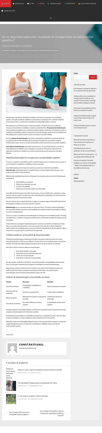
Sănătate (10, 334)
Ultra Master (78, 148)
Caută (76, 73)
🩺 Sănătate (69, 3)
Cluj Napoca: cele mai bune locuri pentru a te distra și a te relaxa (84, 142)
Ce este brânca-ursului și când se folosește (33, 396)
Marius (76, 154)
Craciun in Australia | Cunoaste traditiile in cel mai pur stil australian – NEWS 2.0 (85, 162)
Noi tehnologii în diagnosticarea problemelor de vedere (37, 383)
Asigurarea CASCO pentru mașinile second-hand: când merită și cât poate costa (85, 118)
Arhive (76, 178)
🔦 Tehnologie (54, 3)
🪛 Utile (41, 3)
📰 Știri (30, 3)
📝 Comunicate (8, 11)
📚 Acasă (5, 3)
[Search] (51, 18)
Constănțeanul (27, 46)
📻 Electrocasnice (87, 3)
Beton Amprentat (79, 140)
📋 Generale (18, 3)
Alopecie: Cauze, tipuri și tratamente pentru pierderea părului (40, 370)
